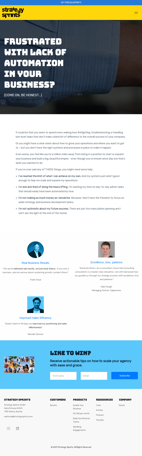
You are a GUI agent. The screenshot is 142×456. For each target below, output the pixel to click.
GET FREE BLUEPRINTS (71, 2)
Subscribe (125, 375)
